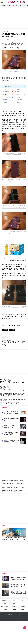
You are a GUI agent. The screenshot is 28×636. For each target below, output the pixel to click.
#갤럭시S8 (5, 329)
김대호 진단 (4, 573)
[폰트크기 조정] (24, 43)
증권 (21, 5)
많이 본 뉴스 (4, 407)
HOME (3, 31)
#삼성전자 (12, 329)
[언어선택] (23, 2)
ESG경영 (14, 610)
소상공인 (4, 610)
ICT (7, 31)
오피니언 (23, 610)
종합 (14, 5)
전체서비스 (17, 614)
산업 (24, 5)
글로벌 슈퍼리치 (5, 525)
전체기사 (3, 5)
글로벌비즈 (8, 5)
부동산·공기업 (4, 606)
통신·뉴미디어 (13, 31)
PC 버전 (10, 614)
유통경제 (14, 606)
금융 (17, 5)
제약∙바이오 (23, 606)
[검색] (26, 2)
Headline (4, 477)
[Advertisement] (14, 17)
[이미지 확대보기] (24, 51)
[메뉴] (2, 2)
